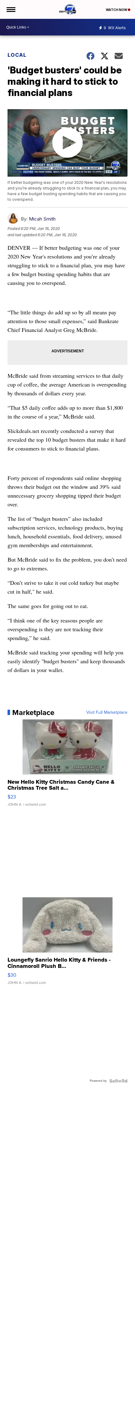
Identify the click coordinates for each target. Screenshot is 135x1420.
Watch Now (117, 10)
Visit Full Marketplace (106, 712)
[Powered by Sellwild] (118, 1081)
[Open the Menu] (10, 9)
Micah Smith (42, 219)
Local (17, 55)
